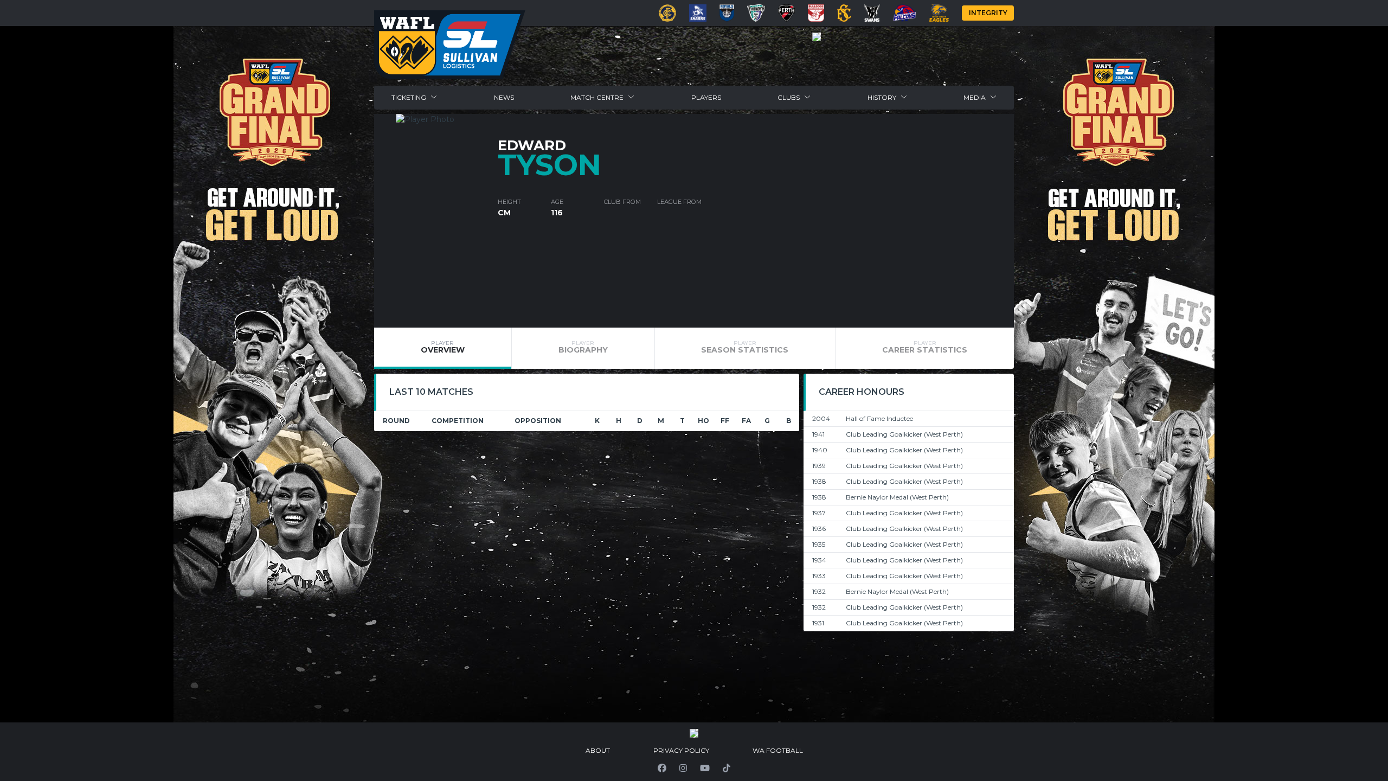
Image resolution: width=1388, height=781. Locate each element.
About (598, 750)
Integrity (988, 13)
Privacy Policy (681, 750)
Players (706, 97)
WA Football (778, 750)
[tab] (442, 348)
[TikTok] (726, 768)
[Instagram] (683, 768)
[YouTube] (705, 768)
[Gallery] (816, 37)
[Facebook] (662, 768)
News (504, 97)
